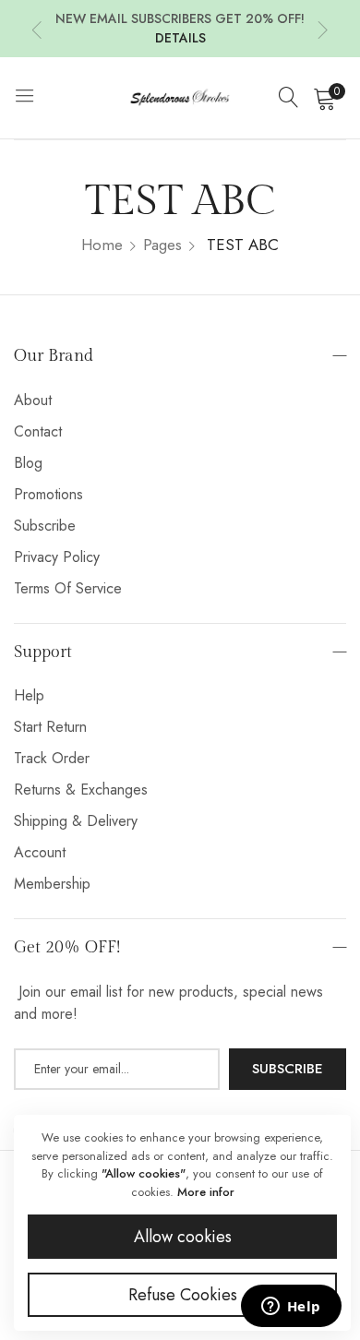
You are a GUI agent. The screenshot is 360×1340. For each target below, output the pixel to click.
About (33, 400)
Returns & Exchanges (81, 789)
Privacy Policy (57, 557)
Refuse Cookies (182, 1295)
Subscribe (45, 525)
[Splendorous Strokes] (180, 98)
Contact (38, 431)
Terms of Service (68, 588)
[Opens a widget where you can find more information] (291, 1308)
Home (102, 244)
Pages (162, 244)
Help (29, 695)
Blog (28, 462)
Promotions (48, 494)
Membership (52, 883)
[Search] (289, 98)
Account (40, 852)
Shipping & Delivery (76, 821)
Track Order (52, 758)
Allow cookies (183, 1237)
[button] (37, 29)
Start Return (50, 726)
